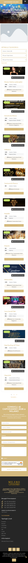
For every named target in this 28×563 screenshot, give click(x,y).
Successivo (14, 397)
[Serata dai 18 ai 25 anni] (14, 300)
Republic (7, 213)
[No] (26, 557)
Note (2, 445)
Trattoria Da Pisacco (11, 183)
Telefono (3, 435)
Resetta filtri (4, 63)
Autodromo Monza (10, 116)
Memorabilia (8, 279)
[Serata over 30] (14, 334)
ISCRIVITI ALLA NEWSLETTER (14, 469)
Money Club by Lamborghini (13, 82)
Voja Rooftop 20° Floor (12, 345)
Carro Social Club (10, 311)
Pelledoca (7, 149)
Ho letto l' (10, 458)
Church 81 (7, 375)
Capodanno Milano (11, 2)
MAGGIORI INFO (14, 95)
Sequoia (7, 246)
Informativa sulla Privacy (12, 458)
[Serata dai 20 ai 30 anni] (14, 105)
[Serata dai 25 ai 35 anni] (14, 71)
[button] (25, 1)
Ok (14, 560)
